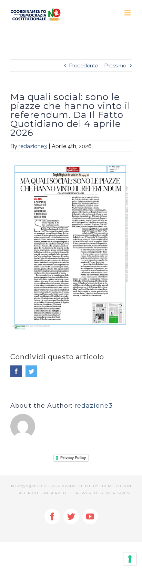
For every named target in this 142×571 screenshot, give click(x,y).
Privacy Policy (73, 457)
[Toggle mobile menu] (128, 13)
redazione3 (33, 146)
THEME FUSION (115, 486)
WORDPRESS (118, 493)
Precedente (83, 66)
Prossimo (115, 66)
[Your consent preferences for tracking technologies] (129, 558)
